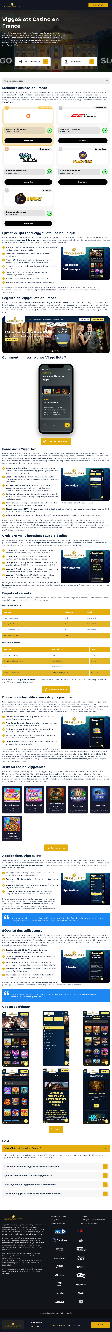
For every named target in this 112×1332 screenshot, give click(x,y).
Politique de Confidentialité (93, 1220)
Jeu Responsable (58, 1223)
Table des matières (13, 81)
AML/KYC (55, 1220)
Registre (83, 141)
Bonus (100, 1325)
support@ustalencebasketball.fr (15, 1260)
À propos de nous (58, 1216)
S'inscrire (98, 5)
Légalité (84, 1216)
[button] (56, 1148)
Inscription (28, 141)
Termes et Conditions (90, 1223)
